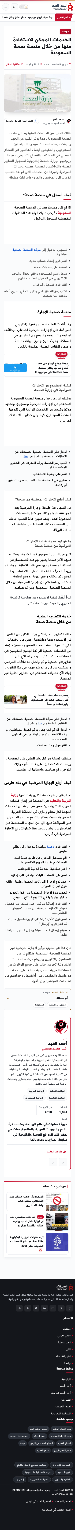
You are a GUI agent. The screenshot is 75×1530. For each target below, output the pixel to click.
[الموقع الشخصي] (53, 1162)
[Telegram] (27, 1308)
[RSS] (19, 1308)
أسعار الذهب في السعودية (56, 1509)
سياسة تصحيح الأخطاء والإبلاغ (31, 1464)
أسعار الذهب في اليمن (41, 1443)
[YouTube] (53, 1308)
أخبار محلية (64, 1342)
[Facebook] (69, 1308)
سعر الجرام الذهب (62, 1428)
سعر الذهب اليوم (62, 1450)
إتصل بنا (66, 1399)
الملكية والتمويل (62, 1479)
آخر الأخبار (65, 1385)
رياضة (67, 1363)
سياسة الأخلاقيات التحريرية (38, 1472)
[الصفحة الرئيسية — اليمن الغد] (62, 7)
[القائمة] (5, 7)
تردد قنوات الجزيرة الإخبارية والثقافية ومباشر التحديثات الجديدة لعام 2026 (27, 1241)
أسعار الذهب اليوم (38, 1428)
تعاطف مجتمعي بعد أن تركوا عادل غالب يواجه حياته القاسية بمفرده (27, 1221)
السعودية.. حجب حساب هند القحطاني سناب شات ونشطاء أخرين (26, 1201)
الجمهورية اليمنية (57, 1004)
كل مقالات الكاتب (54, 1151)
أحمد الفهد (58, 119)
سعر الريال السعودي (61, 1435)
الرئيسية (66, 1379)
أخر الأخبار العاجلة (61, 1392)
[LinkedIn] (44, 1308)
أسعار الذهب (64, 1443)
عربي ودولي (64, 1335)
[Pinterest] (36, 1308)
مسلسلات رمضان (19, 1435)
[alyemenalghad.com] (63, 1162)
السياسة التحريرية (61, 1413)
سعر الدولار (39, 1435)
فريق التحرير (64, 1472)
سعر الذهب (43, 1450)
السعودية (64, 213)
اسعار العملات (63, 1406)
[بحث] (14, 6)
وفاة (22, 1443)
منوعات (65, 31)
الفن (68, 1349)
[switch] (23, 7)
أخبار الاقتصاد (63, 1356)
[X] (61, 1308)
